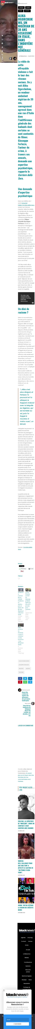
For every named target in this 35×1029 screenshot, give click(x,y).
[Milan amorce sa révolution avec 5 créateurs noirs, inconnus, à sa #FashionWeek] (21, 625)
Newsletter (27, 983)
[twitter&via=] (2, 51)
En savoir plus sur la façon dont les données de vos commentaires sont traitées (26, 777)
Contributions (28, 962)
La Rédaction (23, 56)
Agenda (23, 937)
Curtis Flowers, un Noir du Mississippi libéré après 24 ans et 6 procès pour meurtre (28, 600)
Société (27, 11)
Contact (23, 941)
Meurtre (21, 668)
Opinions (27, 966)
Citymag (29, 937)
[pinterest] (2, 43)
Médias (27, 957)
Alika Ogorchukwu (24, 661)
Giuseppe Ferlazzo (24, 664)
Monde (28, 7)
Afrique (21, 7)
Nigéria (28, 668)
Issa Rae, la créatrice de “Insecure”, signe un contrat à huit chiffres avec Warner (26, 824)
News (20, 11)
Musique (24, 980)
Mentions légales (27, 976)
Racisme (21, 672)
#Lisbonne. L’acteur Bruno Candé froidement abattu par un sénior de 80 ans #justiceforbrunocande (21, 603)
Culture (30, 941)
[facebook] (2, 54)
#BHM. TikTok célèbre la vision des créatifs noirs (25, 907)
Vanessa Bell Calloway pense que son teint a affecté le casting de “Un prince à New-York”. (25, 867)
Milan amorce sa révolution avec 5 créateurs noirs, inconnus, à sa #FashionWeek (21, 636)
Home (26, 945)
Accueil (28, 950)
